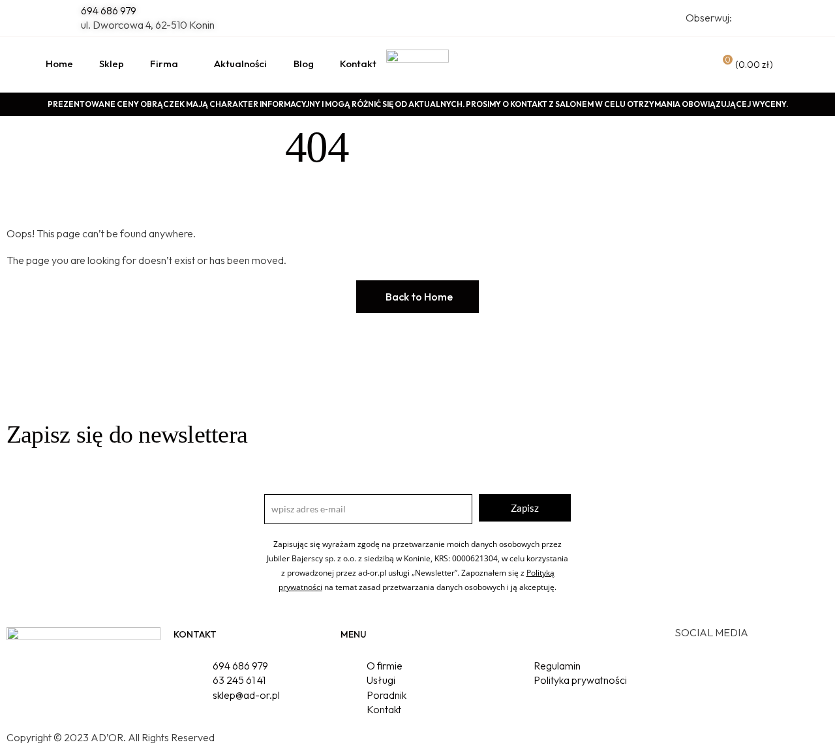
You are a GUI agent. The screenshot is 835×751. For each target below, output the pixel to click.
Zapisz (525, 508)
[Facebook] (691, 668)
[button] (417, 296)
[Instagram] (725, 668)
